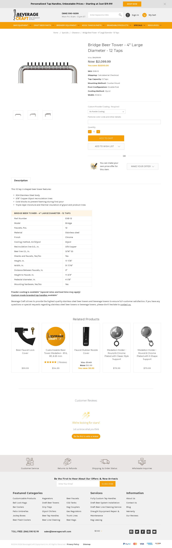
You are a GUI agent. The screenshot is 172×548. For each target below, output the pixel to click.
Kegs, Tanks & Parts (91, 25)
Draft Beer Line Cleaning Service (105, 507)
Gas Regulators (74, 511)
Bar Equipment (20, 25)
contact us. (125, 304)
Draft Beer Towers (50, 502)
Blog (128, 507)
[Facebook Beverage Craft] (143, 532)
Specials (138, 25)
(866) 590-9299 (70, 13)
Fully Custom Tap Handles (103, 498)
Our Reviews (132, 515)
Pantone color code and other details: (104, 117)
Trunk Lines (72, 515)
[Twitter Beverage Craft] (137, 532)
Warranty (130, 511)
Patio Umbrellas (20, 511)
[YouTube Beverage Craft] (154, 532)
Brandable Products (117, 25)
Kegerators (47, 498)
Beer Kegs (71, 520)
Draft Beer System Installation (104, 502)
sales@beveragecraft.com (57, 531)
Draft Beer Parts (42, 25)
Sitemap (86, 544)
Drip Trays (47, 507)
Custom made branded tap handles (29, 295)
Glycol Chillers (49, 511)
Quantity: (92, 127)
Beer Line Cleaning (51, 520)
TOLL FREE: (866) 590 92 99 (25, 531)
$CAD (98, 531)
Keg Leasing (96, 520)
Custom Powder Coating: (103, 107)
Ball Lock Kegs (20, 502)
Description (21, 180)
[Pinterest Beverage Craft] (148, 532)
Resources (153, 25)
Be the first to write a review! (86, 436)
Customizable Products (24, 498)
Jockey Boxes (19, 515)
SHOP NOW (132, 4)
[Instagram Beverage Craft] (131, 532)
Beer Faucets (73, 498)
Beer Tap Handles (50, 515)
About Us (130, 498)
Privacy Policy (73, 544)
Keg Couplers (73, 507)
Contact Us (131, 502)
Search (120, 15)
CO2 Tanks (71, 502)
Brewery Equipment (66, 25)
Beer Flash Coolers (22, 520)
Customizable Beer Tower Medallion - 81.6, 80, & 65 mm (55, 353)
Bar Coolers (18, 507)
